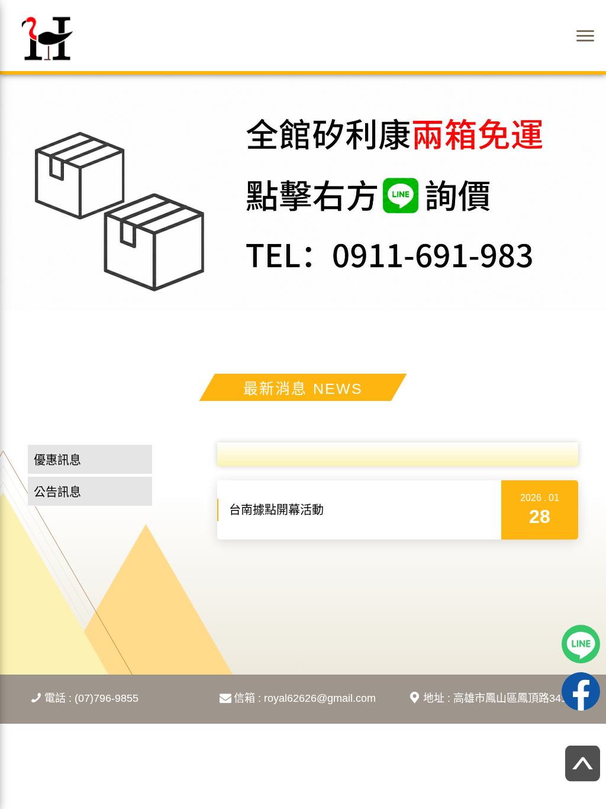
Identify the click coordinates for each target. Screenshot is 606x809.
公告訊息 (57, 492)
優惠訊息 (57, 460)
